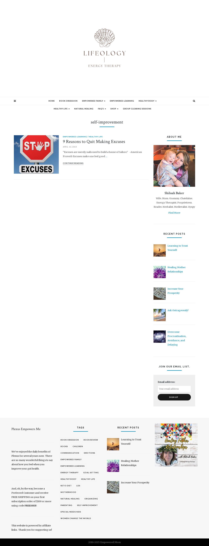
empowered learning (73, 466)
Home (51, 101)
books (64, 446)
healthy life (88, 479)
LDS (78, 486)
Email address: (166, 382)
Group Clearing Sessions (137, 109)
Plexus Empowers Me (25, 429)
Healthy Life (61, 109)
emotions (89, 453)
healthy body (68, 479)
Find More (174, 212)
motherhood (68, 492)
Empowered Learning (122, 101)
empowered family (71, 459)
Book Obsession (68, 101)
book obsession (70, 440)
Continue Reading (73, 163)
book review (91, 440)
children (78, 446)
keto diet (66, 486)
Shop (114, 109)
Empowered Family (93, 101)
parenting (66, 505)
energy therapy (70, 472)
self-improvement (87, 505)
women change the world (76, 518)
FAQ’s (101, 109)
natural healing (70, 499)
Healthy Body (147, 101)
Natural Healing (83, 109)
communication (70, 453)
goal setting (91, 472)
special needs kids (71, 512)
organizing (91, 499)
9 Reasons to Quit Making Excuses (94, 142)
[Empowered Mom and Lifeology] (104, 49)
